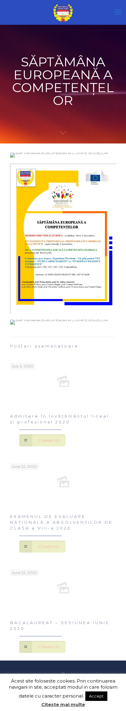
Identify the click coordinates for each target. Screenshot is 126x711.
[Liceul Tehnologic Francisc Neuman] (63, 12)
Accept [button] (96, 696)
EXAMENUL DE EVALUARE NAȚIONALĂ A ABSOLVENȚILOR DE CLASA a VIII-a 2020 (61, 522)
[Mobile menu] (118, 12)
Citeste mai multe (63, 704)
